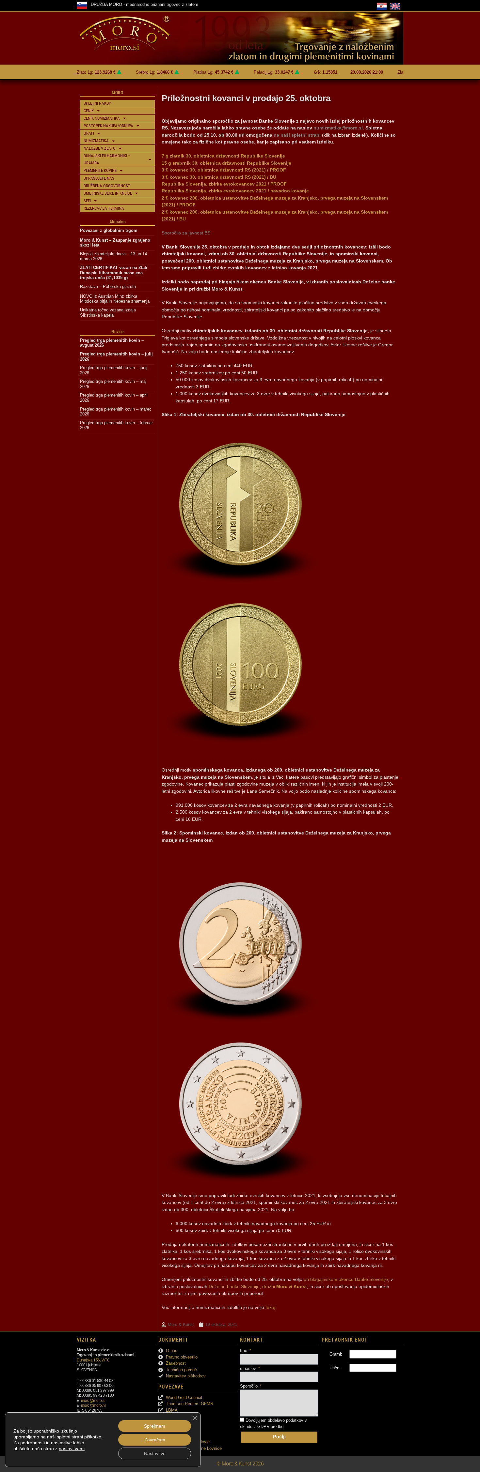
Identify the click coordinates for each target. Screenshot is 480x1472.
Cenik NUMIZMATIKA (102, 118)
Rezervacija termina (104, 208)
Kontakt (251, 1340)
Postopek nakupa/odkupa (108, 125)
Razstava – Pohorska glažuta (108, 286)
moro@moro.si (93, 1400)
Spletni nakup (97, 103)
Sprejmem (154, 1426)
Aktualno (117, 221)
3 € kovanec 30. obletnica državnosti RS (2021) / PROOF (224, 170)
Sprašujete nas (99, 178)
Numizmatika (96, 140)
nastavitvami (72, 1448)
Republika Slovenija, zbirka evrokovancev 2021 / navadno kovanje (235, 190)
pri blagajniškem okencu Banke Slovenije (346, 1279)
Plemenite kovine (100, 170)
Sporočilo (249, 1386)
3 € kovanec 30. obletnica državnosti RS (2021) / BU (219, 177)
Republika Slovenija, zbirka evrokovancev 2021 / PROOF (224, 184)
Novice (117, 331)
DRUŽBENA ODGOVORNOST (107, 185)
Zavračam (154, 1439)
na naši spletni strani (297, 135)
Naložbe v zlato (100, 148)
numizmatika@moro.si (338, 127)
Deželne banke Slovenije (234, 1286)
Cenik (89, 110)
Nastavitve (155, 1453)
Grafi (89, 133)
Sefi (87, 200)
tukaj (270, 1307)
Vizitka (86, 1340)
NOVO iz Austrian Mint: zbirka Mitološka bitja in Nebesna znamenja (115, 299)
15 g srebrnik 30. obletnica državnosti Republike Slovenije (226, 163)
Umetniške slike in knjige (108, 193)
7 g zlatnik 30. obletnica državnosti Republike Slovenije (223, 155)
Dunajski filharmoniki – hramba (107, 159)
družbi (284, 1286)
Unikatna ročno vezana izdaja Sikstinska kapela (108, 313)
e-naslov (248, 1368)
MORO (117, 92)
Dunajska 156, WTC (93, 1360)
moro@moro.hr (93, 1405)
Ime (244, 1350)
